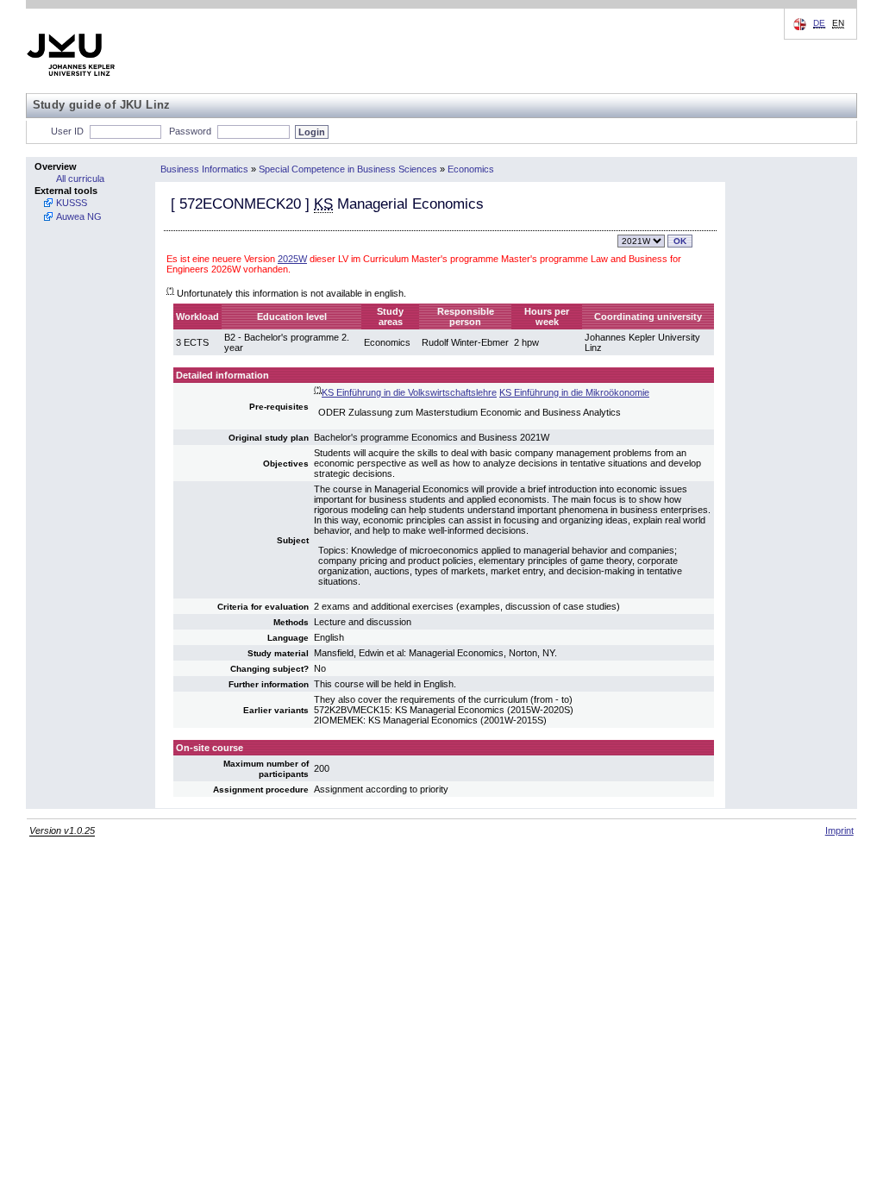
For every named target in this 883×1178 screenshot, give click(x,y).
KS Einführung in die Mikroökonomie (574, 392)
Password (190, 131)
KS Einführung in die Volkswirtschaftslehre (409, 392)
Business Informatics (204, 169)
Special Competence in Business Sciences (348, 169)
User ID (67, 131)
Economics (471, 169)
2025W (292, 259)
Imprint (839, 830)
